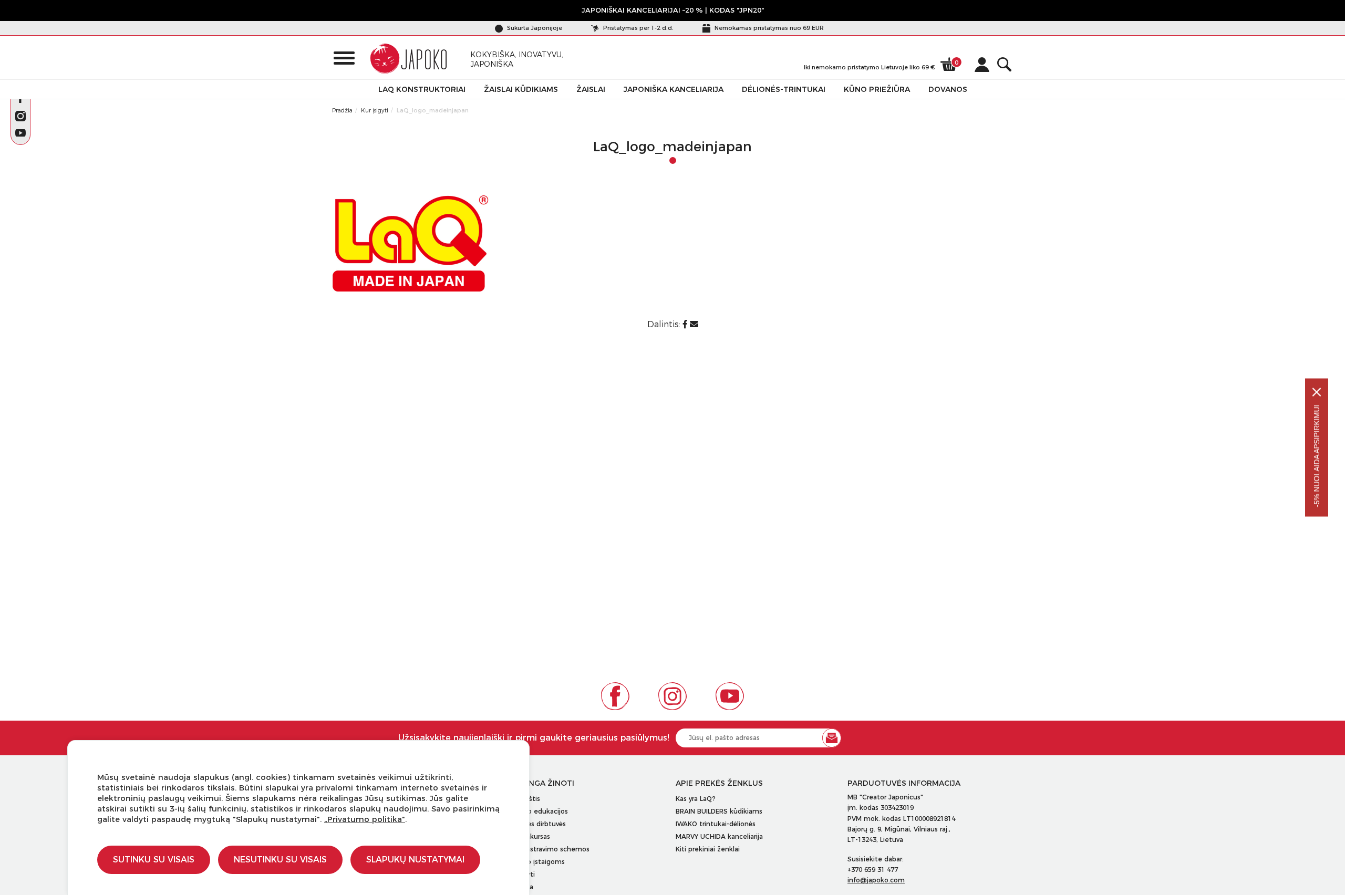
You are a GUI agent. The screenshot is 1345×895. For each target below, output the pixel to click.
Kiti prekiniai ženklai (708, 849)
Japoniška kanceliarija (673, 89)
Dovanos (947, 89)
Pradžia (342, 110)
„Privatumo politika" (364, 819)
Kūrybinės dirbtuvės (535, 824)
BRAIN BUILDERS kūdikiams (719, 811)
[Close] (1316, 392)
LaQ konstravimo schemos (546, 849)
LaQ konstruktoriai (421, 89)
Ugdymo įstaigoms (534, 862)
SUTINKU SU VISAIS (153, 860)
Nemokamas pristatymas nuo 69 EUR (768, 28)
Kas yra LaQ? (696, 799)
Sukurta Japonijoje (533, 28)
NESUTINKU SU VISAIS (280, 860)
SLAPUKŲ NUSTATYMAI (415, 860)
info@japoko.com (876, 880)
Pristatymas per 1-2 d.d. (638, 28)
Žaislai (590, 89)
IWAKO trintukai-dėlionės (716, 824)
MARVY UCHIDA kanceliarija (719, 836)
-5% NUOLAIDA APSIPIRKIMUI (1316, 456)
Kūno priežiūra (877, 89)
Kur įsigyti (374, 110)
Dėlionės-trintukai (783, 89)
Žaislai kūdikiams (521, 89)
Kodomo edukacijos (536, 811)
